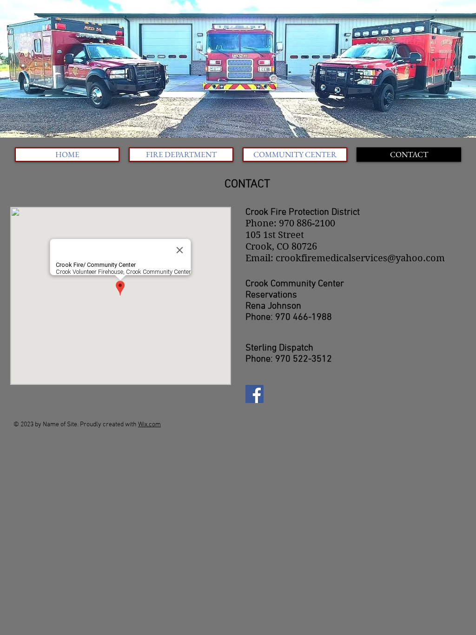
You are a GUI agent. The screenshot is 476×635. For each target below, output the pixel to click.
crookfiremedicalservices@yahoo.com (360, 258)
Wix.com (149, 425)
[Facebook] (254, 394)
